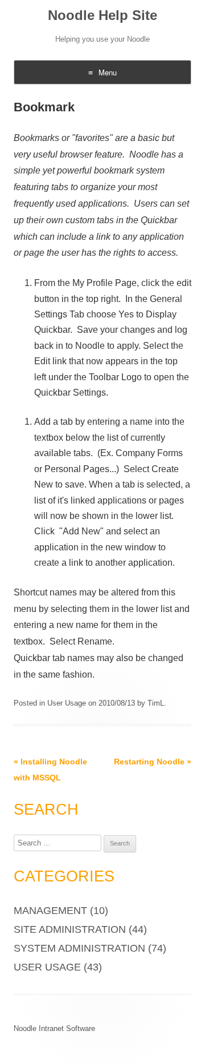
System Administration (79, 948)
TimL (155, 703)
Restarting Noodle (152, 761)
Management (50, 910)
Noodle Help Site (102, 15)
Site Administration (70, 929)
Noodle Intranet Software (54, 1028)
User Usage (66, 703)
